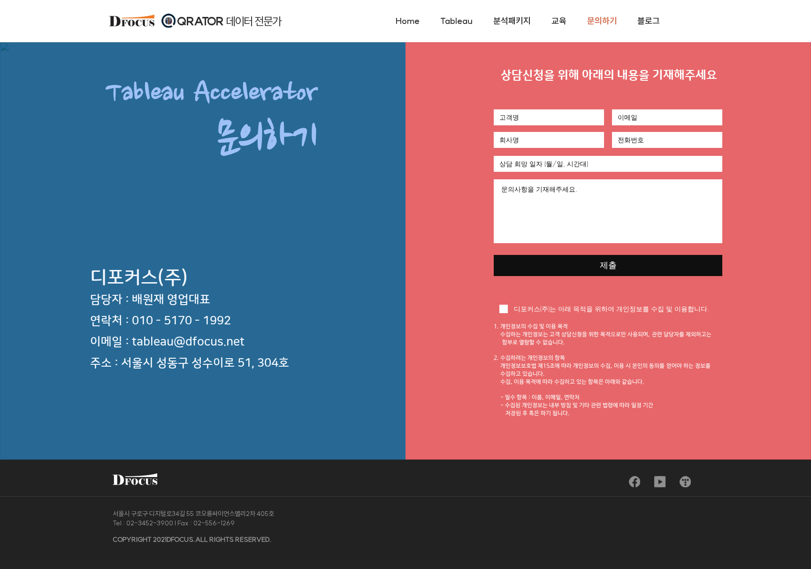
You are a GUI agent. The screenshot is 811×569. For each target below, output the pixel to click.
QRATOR (201, 21)
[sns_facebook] (634, 481)
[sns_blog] (685, 481)
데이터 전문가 (254, 21)
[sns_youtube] (660, 481)
